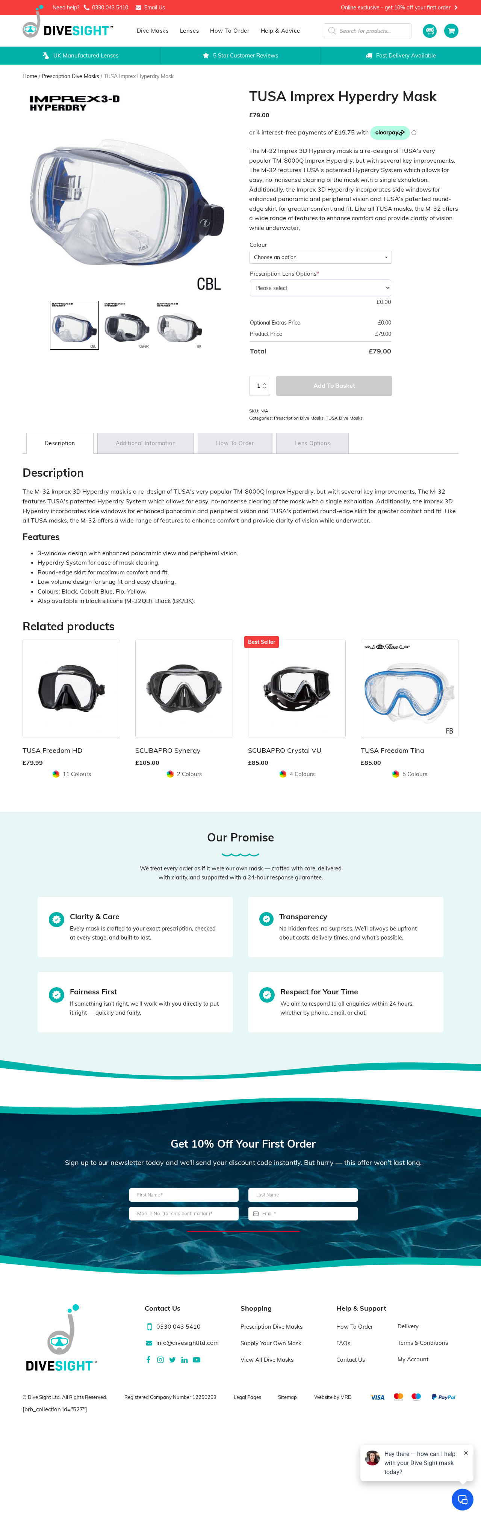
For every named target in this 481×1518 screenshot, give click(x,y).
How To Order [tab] (235, 443)
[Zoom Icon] (127, 192)
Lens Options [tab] (312, 443)
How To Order (229, 30)
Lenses (189, 30)
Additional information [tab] (146, 443)
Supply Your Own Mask (270, 1343)
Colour (258, 244)
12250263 (204, 1397)
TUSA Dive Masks (344, 418)
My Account (413, 1359)
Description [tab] (60, 443)
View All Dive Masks (266, 1359)
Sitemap (287, 1397)
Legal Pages (247, 1397)
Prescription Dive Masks (70, 76)
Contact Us (350, 1359)
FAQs (343, 1343)
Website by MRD (333, 1397)
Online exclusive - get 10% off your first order (396, 7)
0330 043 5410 (110, 7)
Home (30, 76)
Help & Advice (280, 30)
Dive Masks (153, 30)
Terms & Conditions (423, 1342)
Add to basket (334, 385)
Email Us (154, 7)
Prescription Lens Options (297, 273)
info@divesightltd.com (187, 1342)
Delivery (408, 1326)
